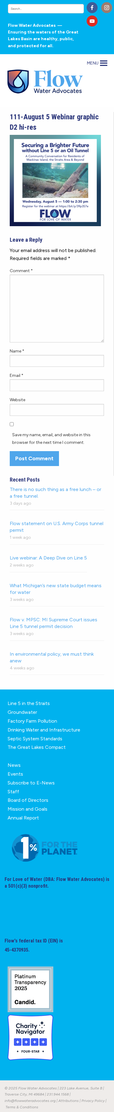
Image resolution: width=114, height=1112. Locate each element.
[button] (92, 63)
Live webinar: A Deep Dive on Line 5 (48, 558)
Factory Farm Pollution (32, 721)
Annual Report (23, 818)
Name (17, 351)
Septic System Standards (35, 739)
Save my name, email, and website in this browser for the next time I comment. (51, 438)
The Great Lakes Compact (37, 747)
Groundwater (22, 712)
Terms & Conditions (21, 1107)
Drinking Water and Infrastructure (44, 730)
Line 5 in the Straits (29, 703)
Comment (21, 270)
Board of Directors (28, 800)
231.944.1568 (58, 1094)
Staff (13, 792)
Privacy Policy (93, 1101)
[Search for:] (45, 8)
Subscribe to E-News (31, 783)
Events (15, 774)
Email (16, 375)
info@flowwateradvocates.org (30, 1101)
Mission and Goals (27, 809)
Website (17, 399)
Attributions (68, 1101)
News (14, 765)
